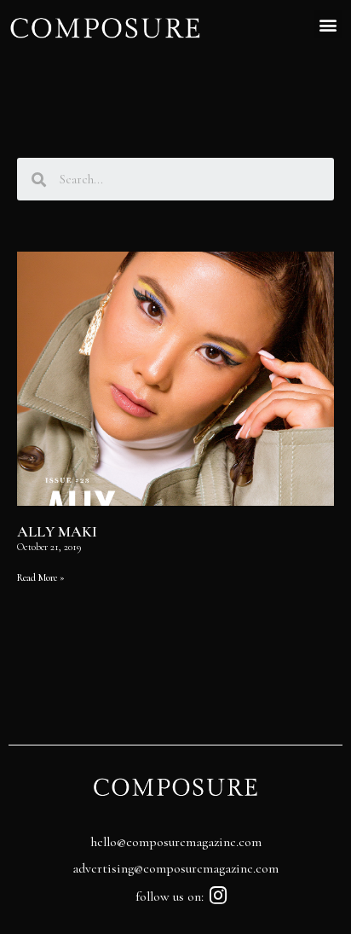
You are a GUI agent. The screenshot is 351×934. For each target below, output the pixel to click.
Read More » (41, 577)
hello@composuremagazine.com (176, 841)
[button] (328, 24)
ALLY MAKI (57, 531)
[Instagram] (218, 895)
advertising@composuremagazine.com (175, 868)
